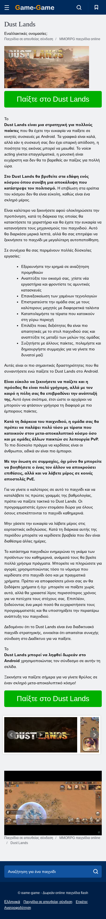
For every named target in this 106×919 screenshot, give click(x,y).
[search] (96, 871)
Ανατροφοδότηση (17, 908)
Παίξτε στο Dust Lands (53, 99)
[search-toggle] (79, 7)
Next (94, 734)
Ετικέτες (82, 902)
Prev (11, 734)
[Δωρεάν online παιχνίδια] (35, 7)
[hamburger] (6, 7)
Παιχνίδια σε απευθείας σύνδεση (47, 902)
